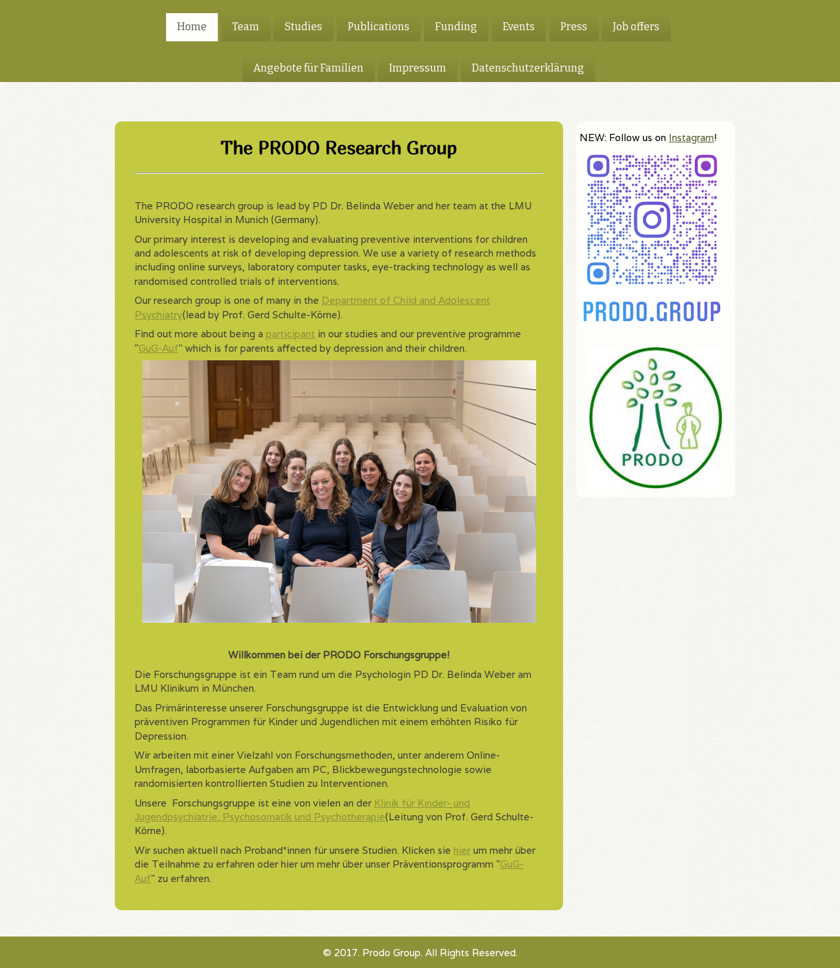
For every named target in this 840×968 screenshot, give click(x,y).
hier (462, 850)
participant (290, 333)
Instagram (691, 137)
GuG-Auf (158, 348)
